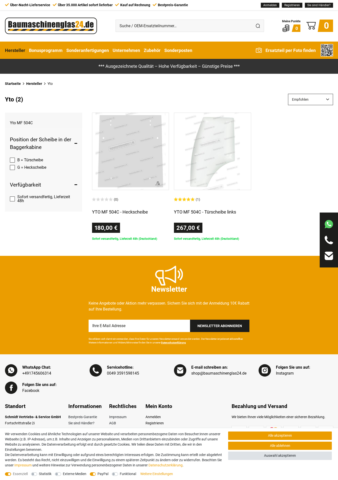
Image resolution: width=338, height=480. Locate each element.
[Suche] (258, 26)
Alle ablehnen (280, 446)
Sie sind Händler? (319, 5)
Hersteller (15, 50)
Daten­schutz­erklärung (165, 465)
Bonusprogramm (46, 50)
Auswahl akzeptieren (280, 455)
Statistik (45, 474)
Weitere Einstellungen (156, 474)
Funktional (128, 474)
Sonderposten (178, 50)
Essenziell (20, 474)
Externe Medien (74, 474)
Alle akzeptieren (280, 435)
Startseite (13, 84)
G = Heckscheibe (31, 167)
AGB (112, 423)
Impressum (117, 417)
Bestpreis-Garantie (82, 417)
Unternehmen (126, 50)
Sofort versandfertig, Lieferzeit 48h (43, 198)
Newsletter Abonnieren (219, 326)
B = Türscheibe (30, 160)
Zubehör (152, 50)
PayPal (102, 474)
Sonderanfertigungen (87, 50)
